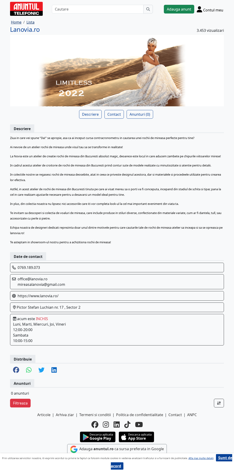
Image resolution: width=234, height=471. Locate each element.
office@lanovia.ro (33, 278)
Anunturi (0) (140, 114)
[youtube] (139, 424)
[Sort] (219, 403)
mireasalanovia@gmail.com (41, 284)
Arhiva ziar (65, 414)
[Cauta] (148, 9)
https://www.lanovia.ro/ (38, 295)
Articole (44, 414)
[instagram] (106, 424)
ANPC (192, 414)
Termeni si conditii (95, 414)
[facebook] (94, 424)
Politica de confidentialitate (139, 414)
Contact (114, 114)
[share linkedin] (54, 370)
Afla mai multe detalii (201, 458)
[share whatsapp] (29, 370)
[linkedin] (117, 424)
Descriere (90, 114)
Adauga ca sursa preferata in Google (121, 448)
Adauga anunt (179, 9)
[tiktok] (127, 424)
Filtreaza (20, 403)
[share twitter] (41, 370)
